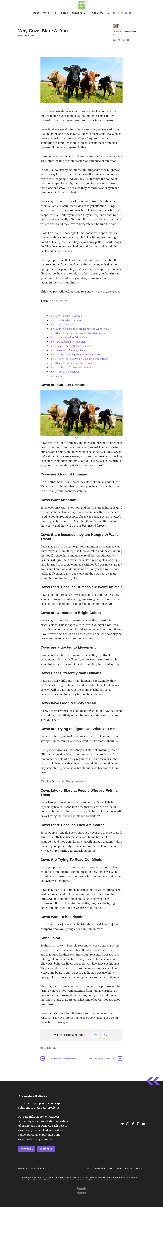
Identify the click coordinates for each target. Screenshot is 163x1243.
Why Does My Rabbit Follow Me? (102, 1058)
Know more (27, 1149)
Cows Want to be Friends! (64, 371)
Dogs (36, 13)
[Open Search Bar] (108, 13)
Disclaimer (129, 1168)
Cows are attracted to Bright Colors (69, 337)
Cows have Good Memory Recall (67, 350)
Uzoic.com (29, 1168)
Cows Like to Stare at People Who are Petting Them (78, 359)
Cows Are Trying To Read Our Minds (70, 367)
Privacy (110, 1168)
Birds (64, 13)
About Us (97, 13)
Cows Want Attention (61, 324)
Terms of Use (99, 1168)
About (89, 1168)
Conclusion (56, 376)
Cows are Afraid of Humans (65, 320)
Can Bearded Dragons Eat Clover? (61, 1058)
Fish (55, 13)
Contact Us (46, 1149)
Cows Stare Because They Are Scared (70, 363)
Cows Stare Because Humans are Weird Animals (77, 333)
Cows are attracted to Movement (67, 341)
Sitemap (139, 1168)
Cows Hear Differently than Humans (70, 346)
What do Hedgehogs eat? (71, 781)
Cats (46, 13)
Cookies (119, 1168)
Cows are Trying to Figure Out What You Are (74, 354)
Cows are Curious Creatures (65, 316)
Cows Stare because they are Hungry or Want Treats (79, 329)
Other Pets (78, 13)
